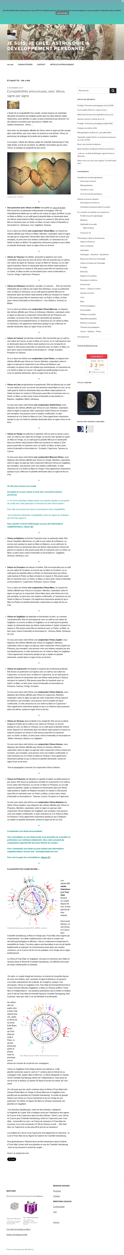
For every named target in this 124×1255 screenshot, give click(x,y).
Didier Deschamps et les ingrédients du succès (95, 114)
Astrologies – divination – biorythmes (94, 254)
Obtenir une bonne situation (88, 199)
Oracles (56, 1222)
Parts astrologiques (87, 306)
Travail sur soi (85, 233)
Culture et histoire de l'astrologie (92, 263)
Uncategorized (83, 337)
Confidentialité (59, 1207)
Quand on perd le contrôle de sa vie (90, 119)
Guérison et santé (87, 293)
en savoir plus (62, 13)
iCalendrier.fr (97, 356)
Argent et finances (87, 242)
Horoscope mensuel (88, 181)
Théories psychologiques (89, 327)
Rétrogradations (86, 185)
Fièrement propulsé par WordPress (20, 1249)
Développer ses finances (89, 203)
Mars (82, 301)
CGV (55, 1212)
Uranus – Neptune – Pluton (90, 331)
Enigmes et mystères (88, 276)
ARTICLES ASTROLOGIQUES (62, 64)
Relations (83, 220)
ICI (32, 527)
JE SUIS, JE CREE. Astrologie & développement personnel (48, 45)
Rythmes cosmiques (88, 323)
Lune (82, 297)
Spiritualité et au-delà (88, 224)
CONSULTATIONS (25, 64)
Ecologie (83, 267)
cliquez (44, 857)
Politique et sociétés (88, 314)
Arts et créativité (86, 246)
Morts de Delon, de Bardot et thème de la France (96, 149)
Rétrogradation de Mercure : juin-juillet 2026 (94, 132)
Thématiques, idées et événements (91, 238)
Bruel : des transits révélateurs (89, 144)
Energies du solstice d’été (87, 128)
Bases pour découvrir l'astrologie (92, 259)
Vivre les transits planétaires (91, 194)
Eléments (84, 272)
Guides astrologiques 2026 (17, 1234)
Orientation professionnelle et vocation (95, 207)
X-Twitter (56, 1196)
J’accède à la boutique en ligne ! (19, 1229)
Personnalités (85, 310)
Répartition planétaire (88, 319)
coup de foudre (59, 208)
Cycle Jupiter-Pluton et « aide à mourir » (92, 110)
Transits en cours (86, 190)
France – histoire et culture (90, 289)
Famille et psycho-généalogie (91, 216)
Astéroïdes (84, 250)
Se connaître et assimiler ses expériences (93, 212)
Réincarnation (88, 228)
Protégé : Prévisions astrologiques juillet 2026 (95, 123)
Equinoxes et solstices (88, 280)
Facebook (57, 1191)
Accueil (10, 64)
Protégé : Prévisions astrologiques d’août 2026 (95, 105)
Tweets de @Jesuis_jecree (87, 345)
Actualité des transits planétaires (90, 177)
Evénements (85, 284)
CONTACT (41, 64)
